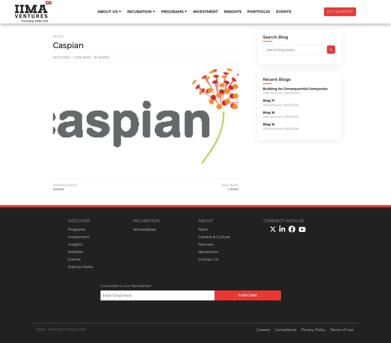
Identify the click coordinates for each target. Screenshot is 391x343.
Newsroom (208, 252)
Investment (205, 12)
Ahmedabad (144, 229)
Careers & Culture (214, 237)
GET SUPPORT (340, 12)
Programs (172, 12)
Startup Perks (80, 267)
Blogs (58, 36)
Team (203, 229)
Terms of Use (341, 330)
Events (283, 12)
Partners (206, 244)
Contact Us (208, 259)
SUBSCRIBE (247, 295)
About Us (108, 12)
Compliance (286, 330)
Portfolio (258, 12)
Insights (232, 12)
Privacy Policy (313, 330)
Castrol (230, 187)
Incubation (139, 12)
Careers (263, 330)
